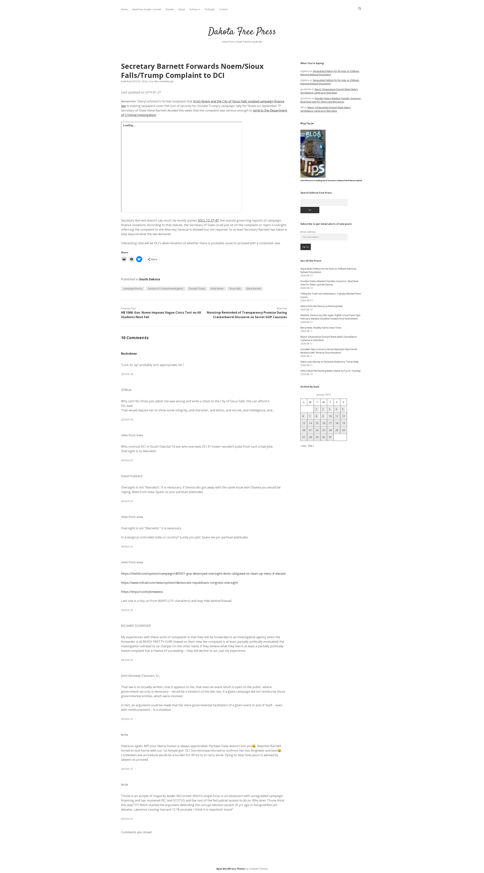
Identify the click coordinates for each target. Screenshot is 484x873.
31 (330, 437)
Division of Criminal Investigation (165, 288)
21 (310, 430)
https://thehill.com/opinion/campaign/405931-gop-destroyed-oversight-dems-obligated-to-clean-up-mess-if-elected (203, 573)
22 (317, 430)
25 (337, 430)
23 (323, 430)
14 (310, 423)
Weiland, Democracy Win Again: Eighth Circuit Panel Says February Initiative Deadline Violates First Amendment (330, 317)
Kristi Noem (217, 288)
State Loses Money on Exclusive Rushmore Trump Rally (329, 361)
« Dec (303, 445)
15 (317, 423)
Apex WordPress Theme (230, 868)
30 (323, 437)
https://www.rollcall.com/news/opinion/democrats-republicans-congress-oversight (179, 583)
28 (310, 437)
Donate (170, 9)
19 (343, 423)
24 (330, 430)
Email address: (308, 231)
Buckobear (129, 353)
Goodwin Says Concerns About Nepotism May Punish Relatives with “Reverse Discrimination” (328, 351)
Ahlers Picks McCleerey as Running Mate (321, 306)
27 (303, 437)
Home (124, 9)
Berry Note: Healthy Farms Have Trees (320, 327)
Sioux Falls (235, 288)
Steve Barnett (254, 288)
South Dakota (149, 279)
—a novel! (146, 9)
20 (303, 430)
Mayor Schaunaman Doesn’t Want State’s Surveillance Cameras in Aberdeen (329, 91)
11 (337, 416)
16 (323, 423)
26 (343, 430)
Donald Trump (197, 288)
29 (317, 437)
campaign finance (132, 288)
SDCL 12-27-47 (208, 220)
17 (330, 423)
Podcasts (210, 9)
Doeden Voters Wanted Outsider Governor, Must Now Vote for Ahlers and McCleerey (330, 100)
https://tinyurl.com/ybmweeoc (142, 592)
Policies (193, 9)
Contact (223, 9)
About (181, 9)
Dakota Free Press (242, 32)
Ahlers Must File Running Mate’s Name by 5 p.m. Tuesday (330, 370)
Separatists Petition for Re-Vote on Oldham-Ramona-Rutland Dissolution (330, 73)
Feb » (311, 445)
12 (343, 416)
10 (330, 416)
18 (337, 423)
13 (303, 423)
